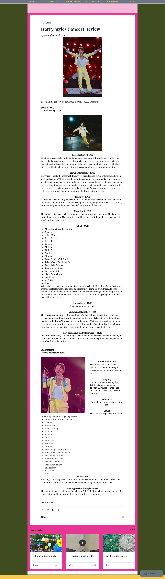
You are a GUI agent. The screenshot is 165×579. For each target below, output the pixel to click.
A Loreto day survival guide (81, 556)
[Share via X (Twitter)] (47, 510)
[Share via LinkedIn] (53, 510)
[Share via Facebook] (42, 510)
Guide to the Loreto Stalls (44, 556)
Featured (44, 502)
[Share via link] (58, 510)
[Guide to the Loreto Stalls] (46, 543)
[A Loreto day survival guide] (82, 543)
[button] (132, 5)
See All (132, 530)
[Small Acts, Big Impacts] (119, 543)
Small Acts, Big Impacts (116, 556)
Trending (53, 502)
